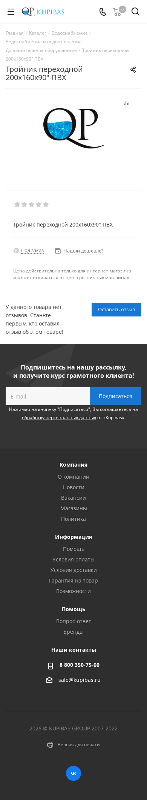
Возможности (73, 591)
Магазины (73, 508)
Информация (73, 536)
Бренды (73, 631)
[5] (46, 205)
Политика (73, 518)
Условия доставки (74, 569)
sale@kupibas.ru (79, 679)
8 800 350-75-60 (80, 664)
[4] (39, 205)
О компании (73, 476)
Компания (73, 464)
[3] (31, 205)
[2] (24, 205)
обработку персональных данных (59, 417)
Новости (73, 487)
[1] (17, 205)
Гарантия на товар (73, 580)
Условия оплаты (73, 559)
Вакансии (73, 497)
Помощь (73, 548)
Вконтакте (73, 773)
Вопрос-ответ (73, 621)
